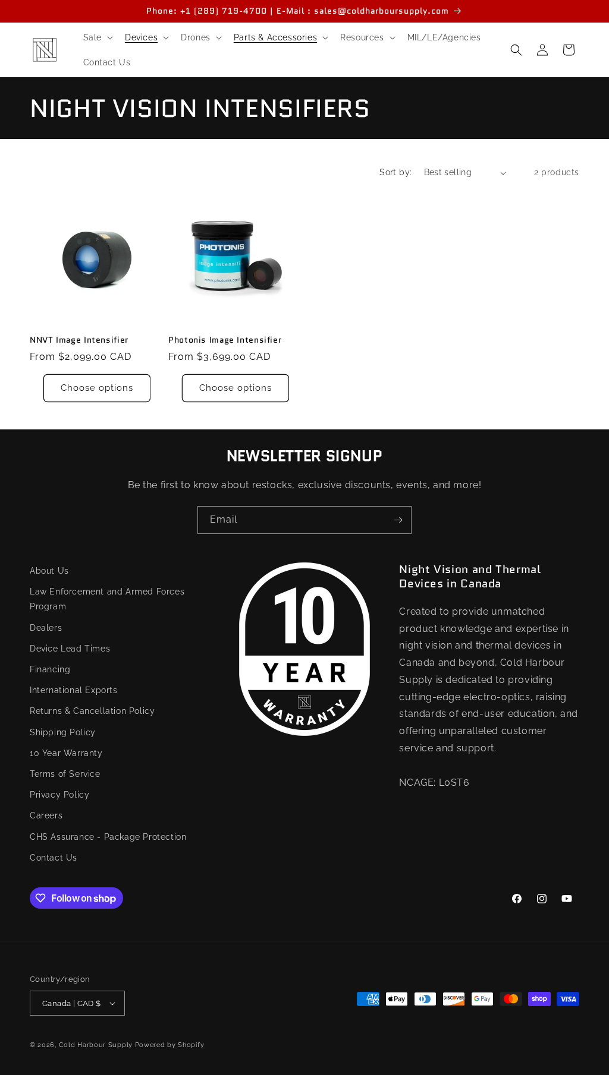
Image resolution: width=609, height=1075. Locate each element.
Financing (50, 669)
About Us (49, 571)
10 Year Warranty (66, 753)
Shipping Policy (63, 732)
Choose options (97, 387)
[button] (97, 37)
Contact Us (53, 857)
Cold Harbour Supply (96, 1045)
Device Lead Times (70, 648)
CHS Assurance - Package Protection (108, 837)
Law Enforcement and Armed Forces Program (107, 599)
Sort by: (395, 172)
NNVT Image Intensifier (79, 340)
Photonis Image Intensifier (224, 340)
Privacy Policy (59, 794)
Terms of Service (65, 774)
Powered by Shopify (170, 1045)
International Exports (74, 690)
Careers (46, 815)
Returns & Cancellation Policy (92, 711)
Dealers (46, 628)
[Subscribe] (398, 520)
